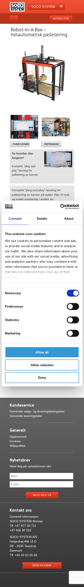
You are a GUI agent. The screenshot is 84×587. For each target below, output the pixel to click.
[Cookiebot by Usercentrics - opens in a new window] (60, 206)
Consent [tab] (15, 218)
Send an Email (42, 565)
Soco (43, 6)
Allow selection (42, 365)
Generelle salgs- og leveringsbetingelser (37, 411)
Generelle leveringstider (26, 416)
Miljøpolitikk (17, 445)
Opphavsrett (18, 436)
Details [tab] (42, 218)
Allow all (42, 352)
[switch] (73, 306)
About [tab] (69, 218)
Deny (42, 377)
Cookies (15, 441)
